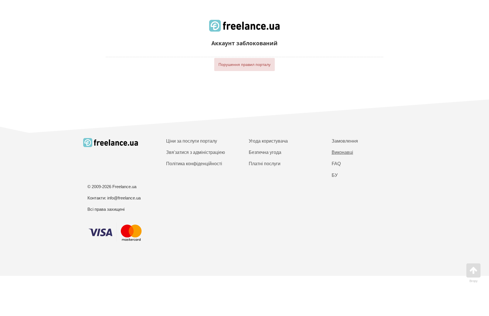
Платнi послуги (264, 163)
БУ (335, 175)
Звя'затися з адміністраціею (195, 152)
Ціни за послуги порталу (191, 141)
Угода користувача (268, 141)
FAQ (336, 163)
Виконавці (342, 152)
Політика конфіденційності (194, 163)
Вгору (473, 281)
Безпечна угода (265, 152)
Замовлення (345, 141)
